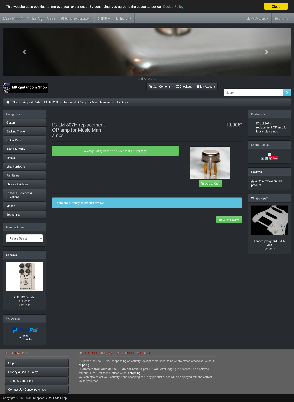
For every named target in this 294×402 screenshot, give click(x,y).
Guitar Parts (14, 140)
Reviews (122, 102)
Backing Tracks (16, 131)
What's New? (259, 198)
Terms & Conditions (20, 381)
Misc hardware (15, 166)
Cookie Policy (173, 6)
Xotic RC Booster (24, 297)
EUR (103, 18)
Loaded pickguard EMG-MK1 (269, 243)
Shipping (13, 363)
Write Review (230, 220)
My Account (207, 86)
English (122, 18)
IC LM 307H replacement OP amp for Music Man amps (79, 102)
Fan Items (12, 175)
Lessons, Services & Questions (19, 195)
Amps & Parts (31, 102)
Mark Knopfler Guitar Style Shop (29, 18)
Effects (10, 158)
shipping (84, 365)
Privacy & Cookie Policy (23, 372)
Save (275, 158)
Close (276, 6)
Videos (10, 206)
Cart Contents (161, 86)
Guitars (11, 122)
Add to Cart (212, 183)
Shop (16, 102)
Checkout (185, 86)
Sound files (13, 215)
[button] (24, 52)
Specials (11, 255)
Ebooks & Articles (17, 184)
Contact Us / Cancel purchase (27, 389)
